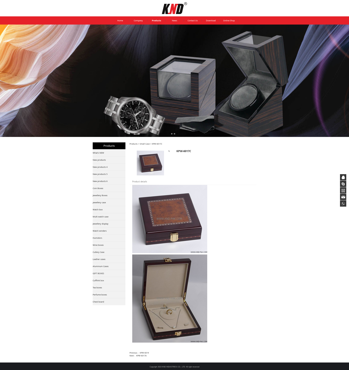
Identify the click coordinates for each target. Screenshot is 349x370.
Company (138, 20)
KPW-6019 (144, 352)
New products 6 (100, 181)
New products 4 (100, 167)
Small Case (145, 144)
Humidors (97, 237)
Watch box (98, 209)
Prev (98, 81)
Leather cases (99, 259)
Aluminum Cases (101, 266)
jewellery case (99, 202)
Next (250, 81)
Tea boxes (97, 287)
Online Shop (229, 20)
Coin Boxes (98, 188)
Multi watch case (100, 216)
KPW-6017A (141, 355)
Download (211, 20)
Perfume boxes (100, 294)
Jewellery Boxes (100, 195)
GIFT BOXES (98, 273)
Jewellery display (100, 223)
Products (156, 20)
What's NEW (98, 152)
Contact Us (193, 20)
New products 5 (100, 174)
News (174, 20)
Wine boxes (98, 245)
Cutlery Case (98, 252)
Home (120, 20)
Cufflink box (98, 280)
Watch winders (100, 230)
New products (99, 159)
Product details (139, 181)
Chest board (98, 301)
